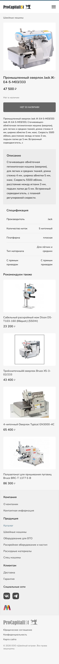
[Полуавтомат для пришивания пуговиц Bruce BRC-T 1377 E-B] (29, 453)
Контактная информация (18, 510)
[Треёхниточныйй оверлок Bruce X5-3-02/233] (29, 349)
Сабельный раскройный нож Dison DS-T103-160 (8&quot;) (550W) (27, 319)
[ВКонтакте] (6, 596)
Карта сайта (9, 639)
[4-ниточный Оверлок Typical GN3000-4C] (29, 403)
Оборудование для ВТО (17, 538)
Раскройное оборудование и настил (25, 545)
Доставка (9, 572)
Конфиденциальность (15, 634)
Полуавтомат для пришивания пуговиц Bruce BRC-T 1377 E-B (27, 476)
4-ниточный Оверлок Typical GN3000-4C (28, 424)
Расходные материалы (17, 551)
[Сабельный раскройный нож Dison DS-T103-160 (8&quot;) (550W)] (29, 296)
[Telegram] (15, 596)
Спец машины (12, 557)
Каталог (8, 525)
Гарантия (9, 579)
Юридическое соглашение (17, 629)
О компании (10, 504)
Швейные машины (13, 17)
